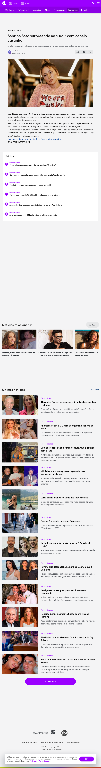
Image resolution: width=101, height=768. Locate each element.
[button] (19, 346)
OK (86, 759)
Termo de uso (73, 742)
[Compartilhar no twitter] (90, 52)
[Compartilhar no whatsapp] (78, 52)
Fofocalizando (14, 30)
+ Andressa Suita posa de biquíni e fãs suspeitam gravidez (35, 139)
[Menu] (98, 3)
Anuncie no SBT (29, 742)
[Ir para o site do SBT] (64, 733)
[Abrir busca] (92, 3)
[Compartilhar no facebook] (84, 52)
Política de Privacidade (39, 761)
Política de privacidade (52, 742)
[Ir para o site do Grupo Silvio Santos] (46, 733)
